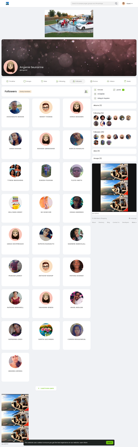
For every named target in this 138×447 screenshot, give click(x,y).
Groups (96, 158)
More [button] (133, 222)
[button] (95, 4)
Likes (95, 151)
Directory (101, 222)
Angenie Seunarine (31, 67)
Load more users (47, 388)
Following (97, 113)
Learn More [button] (83, 442)
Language (133, 218)
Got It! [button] (110, 442)
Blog (108, 222)
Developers (125, 222)
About (94, 222)
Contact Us (116, 222)
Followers (97, 132)
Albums (96, 105)
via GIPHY (95, 213)
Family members (25, 91)
